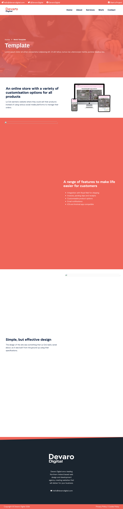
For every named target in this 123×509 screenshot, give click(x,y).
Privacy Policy (101, 506)
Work (101, 10)
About (79, 10)
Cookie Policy (113, 506)
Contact (111, 10)
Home (69, 10)
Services (90, 10)
